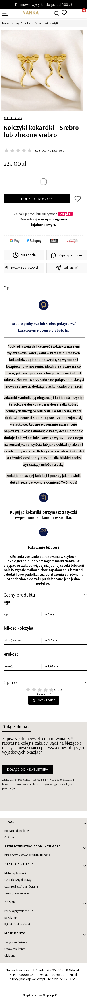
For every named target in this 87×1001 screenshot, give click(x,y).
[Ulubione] (64, 13)
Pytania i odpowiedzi (17, 924)
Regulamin (42, 779)
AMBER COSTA (13, 118)
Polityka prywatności (17, 911)
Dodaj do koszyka (37, 198)
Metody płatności (15, 873)
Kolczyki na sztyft (48, 23)
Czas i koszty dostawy (17, 880)
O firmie (9, 837)
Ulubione (9, 956)
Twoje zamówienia (15, 942)
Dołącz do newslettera (27, 769)
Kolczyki (29, 23)
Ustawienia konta (14, 949)
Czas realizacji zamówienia (21, 886)
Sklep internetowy (38, 995)
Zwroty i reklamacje (16, 893)
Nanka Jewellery (10, 23)
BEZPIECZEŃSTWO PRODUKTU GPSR (27, 855)
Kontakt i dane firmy (16, 831)
